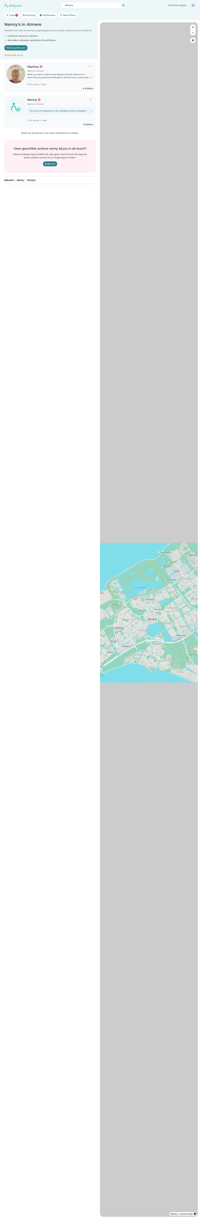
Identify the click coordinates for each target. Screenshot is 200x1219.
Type (13, 15)
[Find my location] (193, 40)
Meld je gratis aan (16, 47)
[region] (149, 619)
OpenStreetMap (187, 1214)
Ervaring (30, 15)
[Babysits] (13, 5)
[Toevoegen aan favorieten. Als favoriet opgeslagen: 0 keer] (90, 100)
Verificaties (48, 15)
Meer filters (69, 15)
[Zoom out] (193, 32)
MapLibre (174, 1214)
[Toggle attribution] (194, 1213)
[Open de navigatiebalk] (193, 5)
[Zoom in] (193, 27)
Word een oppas (177, 5)
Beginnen (50, 163)
